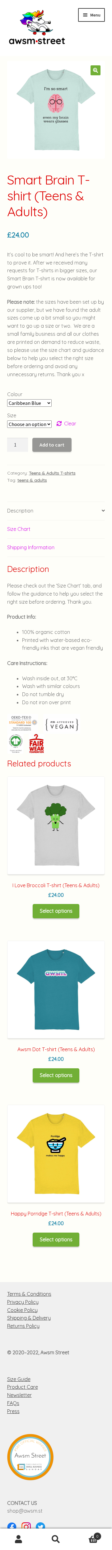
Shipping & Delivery (29, 1318)
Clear (70, 423)
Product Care (22, 1387)
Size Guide (18, 1379)
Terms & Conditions (29, 1294)
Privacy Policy (23, 1302)
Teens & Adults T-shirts (52, 473)
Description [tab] (20, 511)
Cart (87, 1533)
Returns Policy (23, 1326)
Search (56, 1539)
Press (13, 1411)
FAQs (13, 1403)
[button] (95, 70)
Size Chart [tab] (18, 529)
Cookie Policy (22, 1310)
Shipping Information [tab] (30, 547)
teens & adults (32, 480)
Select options (56, 911)
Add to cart (52, 445)
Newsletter (19, 1395)
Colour (14, 394)
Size (11, 415)
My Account (18, 1539)
